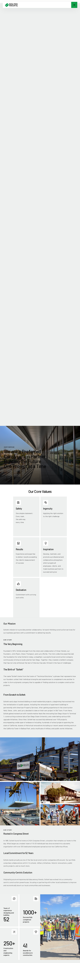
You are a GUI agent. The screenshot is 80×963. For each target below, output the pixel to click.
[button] (74, 5)
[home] (11, 5)
